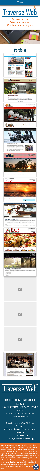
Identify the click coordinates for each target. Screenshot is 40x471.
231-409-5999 (21, 19)
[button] (36, 467)
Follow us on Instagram (21, 25)
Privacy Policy (11, 413)
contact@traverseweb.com (18, 439)
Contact (24, 407)
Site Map (14, 407)
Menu (21, 2)
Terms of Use (27, 413)
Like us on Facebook (21, 22)
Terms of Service (20, 416)
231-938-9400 (31, 464)
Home (5, 407)
